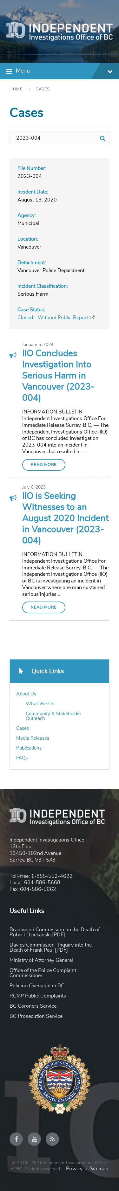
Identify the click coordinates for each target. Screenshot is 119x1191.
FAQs (22, 758)
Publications (29, 748)
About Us (26, 694)
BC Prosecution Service (36, 1016)
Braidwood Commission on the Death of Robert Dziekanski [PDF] (55, 932)
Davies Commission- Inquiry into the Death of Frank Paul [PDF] (51, 947)
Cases (43, 89)
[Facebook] (16, 1139)
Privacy (74, 1168)
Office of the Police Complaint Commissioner (43, 973)
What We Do (40, 703)
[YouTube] (34, 1139)
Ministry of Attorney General (41, 960)
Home (16, 89)
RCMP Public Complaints (38, 995)
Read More (44, 465)
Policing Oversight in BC (37, 985)
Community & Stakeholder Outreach (53, 716)
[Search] (102, 138)
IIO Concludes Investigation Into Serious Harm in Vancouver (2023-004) (58, 376)
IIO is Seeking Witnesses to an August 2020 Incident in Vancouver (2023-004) (65, 518)
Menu (23, 71)
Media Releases (32, 738)
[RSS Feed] (52, 1139)
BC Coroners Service (33, 1006)
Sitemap (99, 1168)
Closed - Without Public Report (53, 317)
